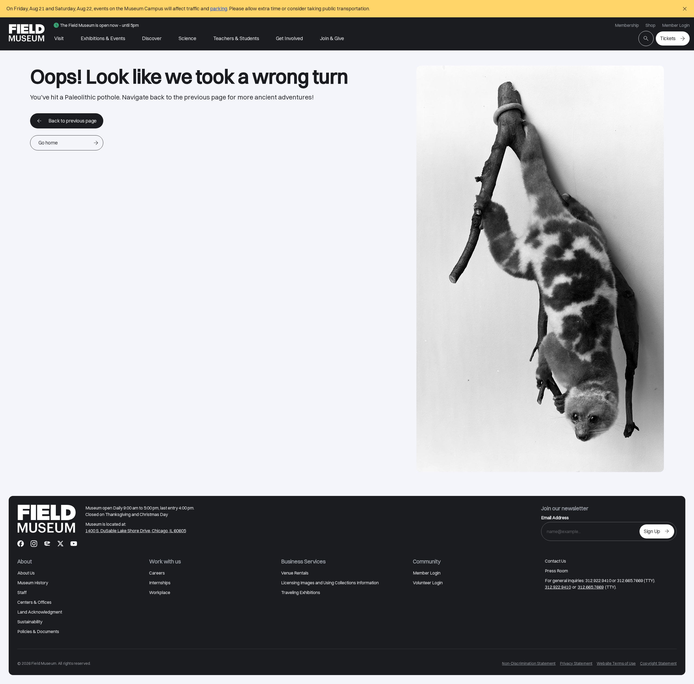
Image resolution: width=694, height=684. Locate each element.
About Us (26, 573)
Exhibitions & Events (103, 38)
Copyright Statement (658, 663)
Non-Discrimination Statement (528, 663)
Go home (47, 143)
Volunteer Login (428, 582)
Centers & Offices (34, 602)
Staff (22, 592)
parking (218, 8)
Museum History (32, 582)
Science (187, 38)
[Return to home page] (46, 519)
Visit (59, 38)
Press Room (556, 570)
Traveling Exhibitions (300, 592)
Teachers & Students (236, 38)
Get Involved (289, 38)
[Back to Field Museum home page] (26, 34)
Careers (157, 573)
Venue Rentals (295, 573)
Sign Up (652, 531)
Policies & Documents (38, 631)
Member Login (676, 25)
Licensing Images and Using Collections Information (330, 582)
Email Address (555, 517)
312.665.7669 (591, 587)
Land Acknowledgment (39, 612)
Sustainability (29, 621)
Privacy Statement (576, 663)
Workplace (159, 592)
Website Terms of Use (616, 663)
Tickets (668, 38)
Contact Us (555, 561)
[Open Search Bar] (646, 38)
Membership (627, 25)
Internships (160, 582)
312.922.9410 (558, 587)
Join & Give (332, 38)
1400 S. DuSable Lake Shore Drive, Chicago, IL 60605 (135, 530)
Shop (650, 25)
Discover (152, 38)
